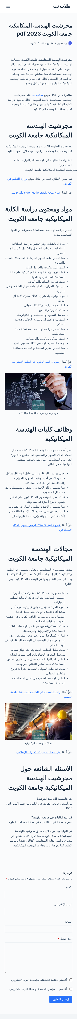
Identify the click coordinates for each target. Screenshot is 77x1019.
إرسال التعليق (61, 999)
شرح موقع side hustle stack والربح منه (36, 192)
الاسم (69, 887)
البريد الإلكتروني (63, 904)
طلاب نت (62, 6)
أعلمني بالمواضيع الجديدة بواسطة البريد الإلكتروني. (38, 989)
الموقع (68, 921)
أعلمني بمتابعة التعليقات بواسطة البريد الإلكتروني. (39, 979)
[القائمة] (8, 6)
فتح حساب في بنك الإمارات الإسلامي (38, 752)
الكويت (33, 43)
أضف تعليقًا (65, 939)
